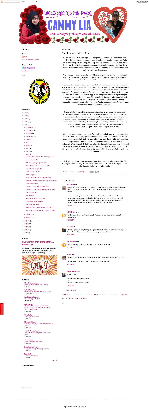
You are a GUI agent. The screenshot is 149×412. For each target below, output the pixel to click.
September (30, 136)
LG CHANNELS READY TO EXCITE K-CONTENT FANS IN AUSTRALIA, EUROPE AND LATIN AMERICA (37, 308)
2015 (26, 125)
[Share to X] (94, 172)
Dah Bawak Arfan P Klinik (34, 201)
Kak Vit (69, 227)
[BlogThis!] (92, 172)
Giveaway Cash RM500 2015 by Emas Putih (40, 189)
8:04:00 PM (70, 220)
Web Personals (27, 71)
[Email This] (90, 172)
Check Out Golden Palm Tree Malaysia (36, 285)
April (28, 151)
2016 (26, 122)
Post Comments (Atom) (79, 298)
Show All (54, 360)
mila (25, 57)
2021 (26, 113)
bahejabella (28, 354)
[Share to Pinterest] (98, 172)
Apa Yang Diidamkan (32, 204)
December (30, 127)
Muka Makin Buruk (32, 183)
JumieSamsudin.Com (31, 347)
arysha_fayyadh (72, 271)
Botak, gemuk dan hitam (31, 317)
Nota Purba (28, 315)
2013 (26, 224)
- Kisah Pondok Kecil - (32, 331)
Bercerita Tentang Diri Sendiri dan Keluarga (40, 207)
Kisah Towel (30, 195)
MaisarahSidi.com (30, 322)
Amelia (69, 254)
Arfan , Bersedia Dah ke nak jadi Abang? (39, 177)
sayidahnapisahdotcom (31, 297)
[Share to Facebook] (96, 172)
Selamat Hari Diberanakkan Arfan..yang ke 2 (40, 157)
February (29, 214)
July (27, 142)
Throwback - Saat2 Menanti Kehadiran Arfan (40, 210)
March (28, 154)
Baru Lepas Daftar (32, 160)
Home (96, 294)
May (28, 148)
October (29, 133)
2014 (26, 221)
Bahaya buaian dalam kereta (33, 341)
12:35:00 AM (71, 247)
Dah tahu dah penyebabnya (34, 169)
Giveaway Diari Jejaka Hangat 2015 (37, 186)
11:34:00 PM (70, 235)
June (27, 145)
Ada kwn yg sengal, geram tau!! (36, 163)
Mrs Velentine (71, 242)
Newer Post (66, 294)
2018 (26, 116)
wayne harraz (28, 340)
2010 (26, 233)
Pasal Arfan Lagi (31, 192)
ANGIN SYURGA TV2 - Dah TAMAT (38, 166)
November (30, 130)
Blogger (83, 407)
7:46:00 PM (70, 205)
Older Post (124, 294)
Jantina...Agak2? (31, 175)
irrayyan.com (28, 304)
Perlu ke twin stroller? (33, 172)
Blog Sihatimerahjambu (31, 283)
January (29, 217)
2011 (26, 230)
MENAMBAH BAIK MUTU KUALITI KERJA (37, 292)
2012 (26, 227)
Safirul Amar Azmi (30, 290)
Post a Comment (70, 290)
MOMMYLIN (71, 212)
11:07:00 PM (70, 264)
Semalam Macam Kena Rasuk (35, 198)
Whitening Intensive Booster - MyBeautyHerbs (41, 181)
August (29, 139)
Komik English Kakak (31, 356)
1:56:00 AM (70, 285)
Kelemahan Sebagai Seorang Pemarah (36, 349)
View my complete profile (30, 60)
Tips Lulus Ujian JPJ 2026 (32, 299)
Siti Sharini (70, 184)
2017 (26, 119)
